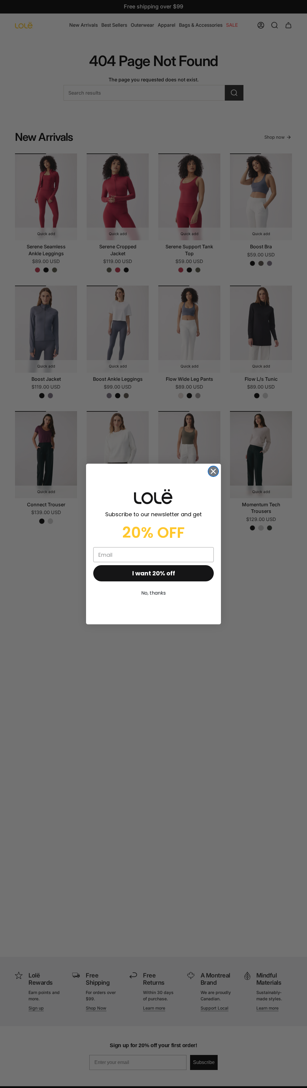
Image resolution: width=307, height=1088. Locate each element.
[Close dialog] (213, 471)
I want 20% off (153, 573)
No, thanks (153, 592)
